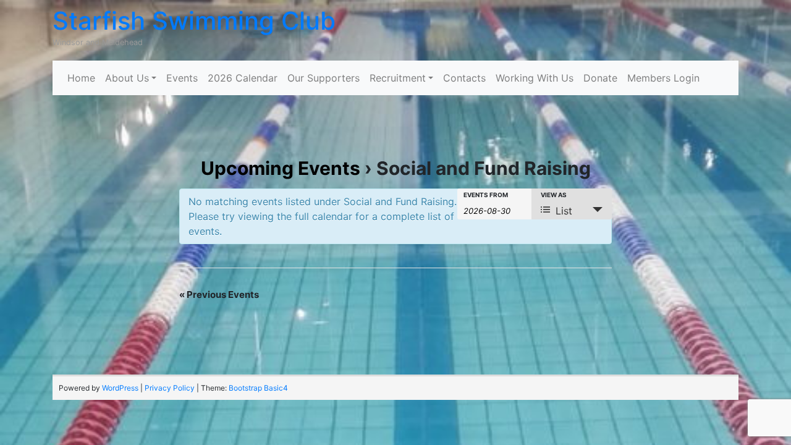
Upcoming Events (280, 168)
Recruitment (398, 78)
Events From (485, 195)
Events (182, 78)
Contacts (464, 78)
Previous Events (219, 294)
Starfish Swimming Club (194, 21)
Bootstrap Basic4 (258, 387)
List (564, 211)
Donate (600, 78)
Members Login (663, 78)
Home (81, 78)
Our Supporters (323, 78)
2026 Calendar (242, 78)
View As (554, 195)
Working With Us (534, 78)
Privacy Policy (170, 387)
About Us (127, 78)
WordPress (120, 387)
